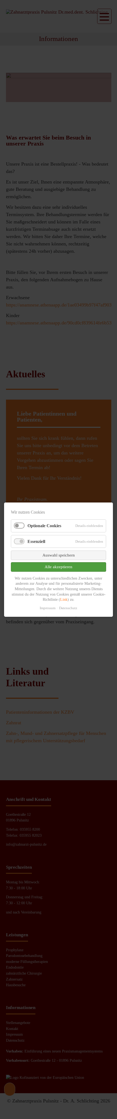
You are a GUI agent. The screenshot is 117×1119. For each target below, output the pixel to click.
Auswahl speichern (58, 555)
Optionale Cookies (44, 525)
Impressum (48, 607)
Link (63, 600)
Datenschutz (68, 607)
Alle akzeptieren (58, 566)
